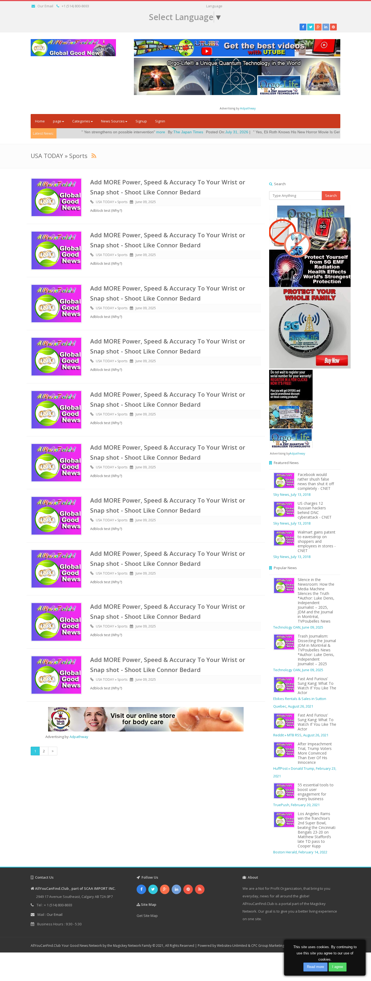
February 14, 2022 (312, 852)
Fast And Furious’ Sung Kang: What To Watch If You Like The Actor (317, 685)
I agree (337, 967)
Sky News (281, 494)
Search (331, 195)
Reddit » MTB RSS (287, 735)
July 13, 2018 (300, 494)
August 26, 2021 (300, 706)
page (57, 121)
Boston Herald (285, 852)
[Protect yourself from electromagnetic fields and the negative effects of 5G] (305, 287)
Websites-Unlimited (232, 945)
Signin (160, 121)
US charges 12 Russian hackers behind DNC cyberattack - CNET (315, 510)
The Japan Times (145, 132)
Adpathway (248, 108)
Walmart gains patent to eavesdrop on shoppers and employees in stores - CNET (317, 541)
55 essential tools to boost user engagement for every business (316, 791)
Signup (141, 121)
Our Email (45, 6)
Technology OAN (286, 627)
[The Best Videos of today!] (237, 47)
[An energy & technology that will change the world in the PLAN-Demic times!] (237, 76)
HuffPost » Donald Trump (293, 768)
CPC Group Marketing (267, 945)
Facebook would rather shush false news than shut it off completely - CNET (316, 481)
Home (40, 121)
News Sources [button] (113, 121)
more (117, 132)
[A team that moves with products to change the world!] (291, 408)
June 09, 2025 (146, 202)
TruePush (281, 804)
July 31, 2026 (193, 132)
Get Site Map (147, 915)
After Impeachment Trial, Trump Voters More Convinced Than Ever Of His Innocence (315, 753)
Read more (315, 967)
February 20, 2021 (305, 804)
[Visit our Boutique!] (146, 719)
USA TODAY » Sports (111, 202)
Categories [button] (81, 121)
